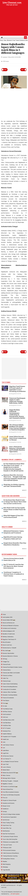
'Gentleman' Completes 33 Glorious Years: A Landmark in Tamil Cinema (14, 574)
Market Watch (6, 769)
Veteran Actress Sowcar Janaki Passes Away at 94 (14, 559)
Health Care (6, 739)
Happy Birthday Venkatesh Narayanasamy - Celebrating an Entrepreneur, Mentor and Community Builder (17, 414)
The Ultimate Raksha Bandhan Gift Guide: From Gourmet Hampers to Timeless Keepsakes (17, 427)
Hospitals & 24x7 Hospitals (9, 736)
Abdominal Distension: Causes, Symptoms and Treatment (14, 532)
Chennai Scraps (7, 681)
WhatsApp (5, 867)
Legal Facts (5, 753)
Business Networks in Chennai (10, 656)
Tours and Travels (7, 844)
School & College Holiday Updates (11, 814)
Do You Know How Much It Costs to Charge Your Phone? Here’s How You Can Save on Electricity (15, 501)
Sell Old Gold (6, 819)
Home (4, 614)
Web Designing (6, 864)
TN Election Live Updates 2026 (10, 842)
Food (4, 703)
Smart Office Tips (7, 828)
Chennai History (7, 670)
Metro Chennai (6, 775)
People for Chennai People (9, 800)
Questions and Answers (8, 803)
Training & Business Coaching (10, 856)
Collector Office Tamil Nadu (9, 692)
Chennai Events (6, 664)
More (23, 490)
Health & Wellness (7, 733)
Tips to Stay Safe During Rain (10, 839)
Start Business (6, 831)
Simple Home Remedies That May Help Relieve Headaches (15, 544)
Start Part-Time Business (9, 833)
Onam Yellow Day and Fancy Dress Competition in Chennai (17, 438)
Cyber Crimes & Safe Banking (10, 683)
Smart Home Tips (7, 825)
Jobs (4, 742)
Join (4, 747)
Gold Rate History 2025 (8, 720)
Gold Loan (5, 717)
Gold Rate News (7, 722)
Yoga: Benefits (6, 869)
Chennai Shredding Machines (10, 686)
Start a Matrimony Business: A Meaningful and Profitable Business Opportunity (17, 449)
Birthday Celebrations (8, 636)
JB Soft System (14, 894)
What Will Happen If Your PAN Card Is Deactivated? (13, 516)
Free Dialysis (6, 700)
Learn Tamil (5, 764)
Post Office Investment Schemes (11, 792)
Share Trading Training (8, 822)
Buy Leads (5, 650)
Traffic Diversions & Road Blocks (11, 853)
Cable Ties (5, 678)
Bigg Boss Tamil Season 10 (9, 639)
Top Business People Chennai (10, 836)
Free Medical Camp (7, 708)
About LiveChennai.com (8, 622)
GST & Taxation (7, 728)
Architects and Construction (9, 628)
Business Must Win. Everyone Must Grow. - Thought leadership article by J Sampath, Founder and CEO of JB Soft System (15, 477)
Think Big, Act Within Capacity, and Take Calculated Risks (14, 485)
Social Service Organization (10, 817)
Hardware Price (7, 731)
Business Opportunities (8, 653)
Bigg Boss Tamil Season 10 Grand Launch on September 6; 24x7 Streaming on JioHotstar (17, 389)
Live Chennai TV (7, 758)
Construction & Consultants (9, 689)
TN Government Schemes (9, 850)
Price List (5, 797)
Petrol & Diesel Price (8, 789)
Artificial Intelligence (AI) (9, 631)
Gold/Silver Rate (7, 725)
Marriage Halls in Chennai (9, 778)
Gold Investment (7, 714)
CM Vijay (5, 658)
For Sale (5, 706)
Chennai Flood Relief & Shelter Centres (12, 667)
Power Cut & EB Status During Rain (11, 794)
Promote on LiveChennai (9, 786)
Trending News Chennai (8, 858)
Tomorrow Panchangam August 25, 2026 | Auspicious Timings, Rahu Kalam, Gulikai (17, 400)
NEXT (22, 69)
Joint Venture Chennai (8, 745)
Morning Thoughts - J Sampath (10, 781)
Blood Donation (6, 642)
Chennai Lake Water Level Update (11, 672)
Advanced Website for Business (11, 625)
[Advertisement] (14, 21)
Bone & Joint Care (7, 645)
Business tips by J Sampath (9, 647)
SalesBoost (5, 808)
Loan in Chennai (7, 767)
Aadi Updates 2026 (7, 617)
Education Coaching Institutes (10, 695)
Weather (5, 861)
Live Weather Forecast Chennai (10, 761)
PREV (5, 69)
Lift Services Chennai (8, 756)
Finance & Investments (8, 697)
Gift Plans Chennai (7, 711)
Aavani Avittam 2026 (8, 620)
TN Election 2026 (7, 847)
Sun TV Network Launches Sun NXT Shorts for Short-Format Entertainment (14, 566)
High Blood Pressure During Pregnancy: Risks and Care (13, 538)
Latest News (6, 750)
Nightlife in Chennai (7, 783)
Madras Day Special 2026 (9, 772)
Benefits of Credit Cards (9, 633)
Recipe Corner (6, 806)
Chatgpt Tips (6, 661)
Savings (5, 811)
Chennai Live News (7, 675)
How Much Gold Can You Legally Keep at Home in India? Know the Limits (15, 509)
